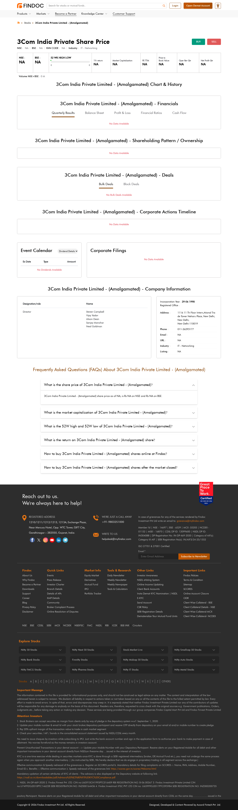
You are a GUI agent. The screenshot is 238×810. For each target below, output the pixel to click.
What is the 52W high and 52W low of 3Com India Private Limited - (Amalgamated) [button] (108, 426)
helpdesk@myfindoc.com (116, 539)
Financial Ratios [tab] (151, 113)
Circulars (137, 625)
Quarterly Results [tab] (63, 113)
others (166, 681)
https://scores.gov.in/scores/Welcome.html (133, 768)
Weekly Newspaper (117, 584)
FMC (89, 625)
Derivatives (90, 580)
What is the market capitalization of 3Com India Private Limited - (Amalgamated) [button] (105, 412)
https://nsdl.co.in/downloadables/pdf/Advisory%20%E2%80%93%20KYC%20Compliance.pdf (66, 777)
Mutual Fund (91, 584)
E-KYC (140, 598)
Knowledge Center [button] (92, 13)
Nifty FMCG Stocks (31, 669)
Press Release (54, 580)
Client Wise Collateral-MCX (197, 611)
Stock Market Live (133, 649)
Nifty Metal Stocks (184, 669)
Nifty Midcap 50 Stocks (135, 659)
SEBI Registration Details (150, 611)
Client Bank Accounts (148, 589)
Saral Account (144, 602)
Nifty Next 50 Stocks (83, 649)
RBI (107, 625)
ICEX (114, 625)
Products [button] (22, 13)
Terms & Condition (193, 580)
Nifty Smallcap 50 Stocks (187, 649)
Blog (24, 602)
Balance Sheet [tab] (94, 113)
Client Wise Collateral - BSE (197, 602)
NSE (24, 625)
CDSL (40, 625)
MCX (57, 625)
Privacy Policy (29, 607)
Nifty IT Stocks (131, 669)
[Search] (164, 5)
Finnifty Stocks (80, 659)
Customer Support (124, 13)
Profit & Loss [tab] (122, 113)
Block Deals (131, 184)
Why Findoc (28, 580)
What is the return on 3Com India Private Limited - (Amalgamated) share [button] (99, 440)
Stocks (27, 22)
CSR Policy (142, 607)
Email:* (141, 551)
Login (175, 5)
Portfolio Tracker (93, 593)
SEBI (49, 625)
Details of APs (54, 593)
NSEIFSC (79, 625)
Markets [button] (41, 13)
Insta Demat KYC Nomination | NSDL (157, 593)
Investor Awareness (147, 575)
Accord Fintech (204, 804)
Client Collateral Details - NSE (199, 607)
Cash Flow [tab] (179, 113)
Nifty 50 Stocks (29, 649)
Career (26, 598)
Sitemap (187, 584)
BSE (32, 625)
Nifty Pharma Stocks (83, 669)
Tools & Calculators (117, 589)
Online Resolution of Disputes (62, 611)
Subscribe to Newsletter (194, 556)
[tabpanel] (119, 124)
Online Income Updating (150, 584)
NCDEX (67, 625)
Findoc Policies (190, 575)
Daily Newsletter (115, 575)
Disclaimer (27, 611)
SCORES (187, 589)
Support (26, 593)
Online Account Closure (196, 593)
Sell (214, 41)
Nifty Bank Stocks (30, 659)
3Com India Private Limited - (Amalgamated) (61, 22)
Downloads (28, 589)
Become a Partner (65, 13)
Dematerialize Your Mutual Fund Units (157, 616)
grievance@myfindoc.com (190, 521)
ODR (186, 598)
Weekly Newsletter (116, 580)
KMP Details (53, 598)
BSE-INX (125, 625)
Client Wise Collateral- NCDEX (199, 616)
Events (50, 575)
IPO (87, 589)
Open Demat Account (198, 5)
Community (53, 602)
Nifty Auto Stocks (183, 659)
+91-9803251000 (113, 522)
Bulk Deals (106, 184)
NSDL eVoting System (148, 580)
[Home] (18, 22)
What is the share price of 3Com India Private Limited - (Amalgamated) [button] (98, 385)
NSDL (99, 625)
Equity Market (92, 575)
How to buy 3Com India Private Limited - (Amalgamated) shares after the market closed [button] (110, 467)
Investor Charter (55, 584)
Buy (198, 41)
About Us (27, 575)
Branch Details (54, 589)
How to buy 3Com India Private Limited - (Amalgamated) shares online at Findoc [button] (105, 454)
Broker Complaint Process (60, 607)
